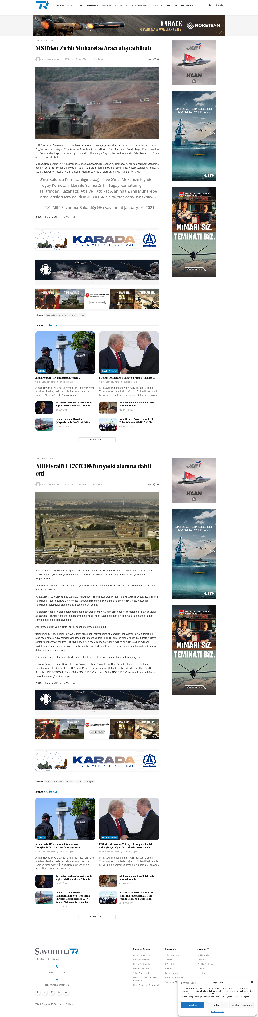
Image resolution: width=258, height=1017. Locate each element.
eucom (69, 781)
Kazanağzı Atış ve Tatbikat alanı (61, 315)
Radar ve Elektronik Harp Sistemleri (145, 979)
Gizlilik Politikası (217, 1011)
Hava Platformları (142, 955)
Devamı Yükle (97, 439)
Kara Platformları (141, 959)
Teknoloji (156, 5)
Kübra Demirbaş (48, 382)
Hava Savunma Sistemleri (146, 985)
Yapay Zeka (171, 5)
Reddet (216, 1004)
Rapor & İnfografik (174, 977)
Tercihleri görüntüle (241, 1004)
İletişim (201, 973)
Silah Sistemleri (141, 973)
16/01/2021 (70, 59)
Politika (168, 968)
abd (47, 781)
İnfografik (120, 5)
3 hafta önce (127, 410)
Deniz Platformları (142, 964)
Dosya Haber (171, 973)
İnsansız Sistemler (142, 968)
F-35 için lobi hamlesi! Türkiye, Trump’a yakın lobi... (127, 378)
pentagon (88, 781)
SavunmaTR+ (188, 5)
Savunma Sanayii (63, 5)
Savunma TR (53, 59)
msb (82, 315)
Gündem (106, 5)
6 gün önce (62, 410)
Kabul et (192, 1004)
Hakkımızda (203, 955)
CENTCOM (58, 781)
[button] (252, 982)
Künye (200, 968)
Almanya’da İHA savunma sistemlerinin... (57, 378)
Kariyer (201, 959)
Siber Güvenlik (138, 5)
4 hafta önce (127, 426)
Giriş (220, 5)
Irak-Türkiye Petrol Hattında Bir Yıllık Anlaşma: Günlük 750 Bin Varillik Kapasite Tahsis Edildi (136, 896)
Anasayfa (39, 40)
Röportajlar (170, 964)
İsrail (78, 781)
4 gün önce (63, 382)
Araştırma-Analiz (88, 5)
